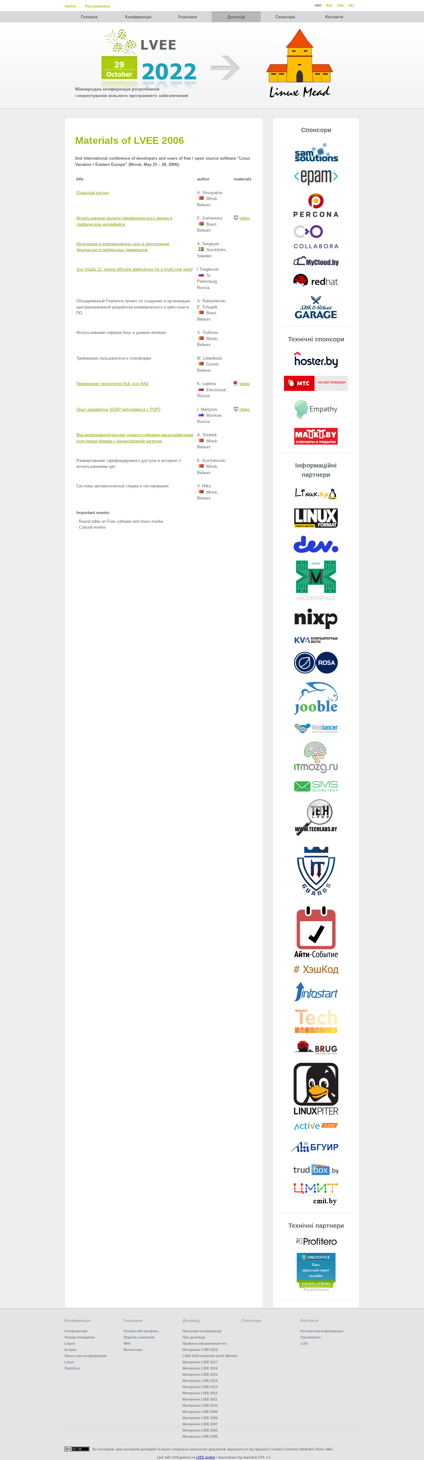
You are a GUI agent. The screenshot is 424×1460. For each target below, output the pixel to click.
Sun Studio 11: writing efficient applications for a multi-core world (134, 269)
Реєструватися (97, 6)
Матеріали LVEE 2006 (200, 1430)
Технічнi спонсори (316, 339)
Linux (69, 1362)
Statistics (72, 1368)
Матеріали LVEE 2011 (200, 1399)
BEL (352, 5)
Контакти (334, 17)
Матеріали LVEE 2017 (200, 1362)
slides (244, 218)
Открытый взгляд (92, 192)
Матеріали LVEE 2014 (200, 1380)
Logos (70, 1343)
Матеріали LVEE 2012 (200, 1393)
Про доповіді (194, 1337)
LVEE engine (205, 1457)
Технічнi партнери (316, 1225)
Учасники (187, 17)
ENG (340, 5)
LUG (304, 1343)
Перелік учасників (139, 1337)
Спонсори (285, 17)
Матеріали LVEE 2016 (200, 1368)
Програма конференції (202, 1331)
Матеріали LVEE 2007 (200, 1424)
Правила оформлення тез (205, 1343)
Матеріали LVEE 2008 (200, 1418)
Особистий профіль (141, 1331)
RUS (329, 5)
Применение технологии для (112, 383)
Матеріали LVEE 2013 (200, 1387)
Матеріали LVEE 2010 (200, 1405)
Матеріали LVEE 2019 (200, 1349)
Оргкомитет (310, 1337)
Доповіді (236, 17)
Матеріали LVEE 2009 (200, 1411)
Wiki (127, 1343)
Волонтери (133, 1349)
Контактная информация (321, 1331)
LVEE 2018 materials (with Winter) (210, 1356)
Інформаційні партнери (316, 470)
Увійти (70, 6)
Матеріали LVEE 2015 (200, 1374)
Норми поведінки (80, 1337)
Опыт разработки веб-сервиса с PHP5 (118, 409)
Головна (89, 17)
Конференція (138, 17)
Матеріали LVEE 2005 (200, 1436)
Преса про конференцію (85, 1356)
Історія (70, 1349)
